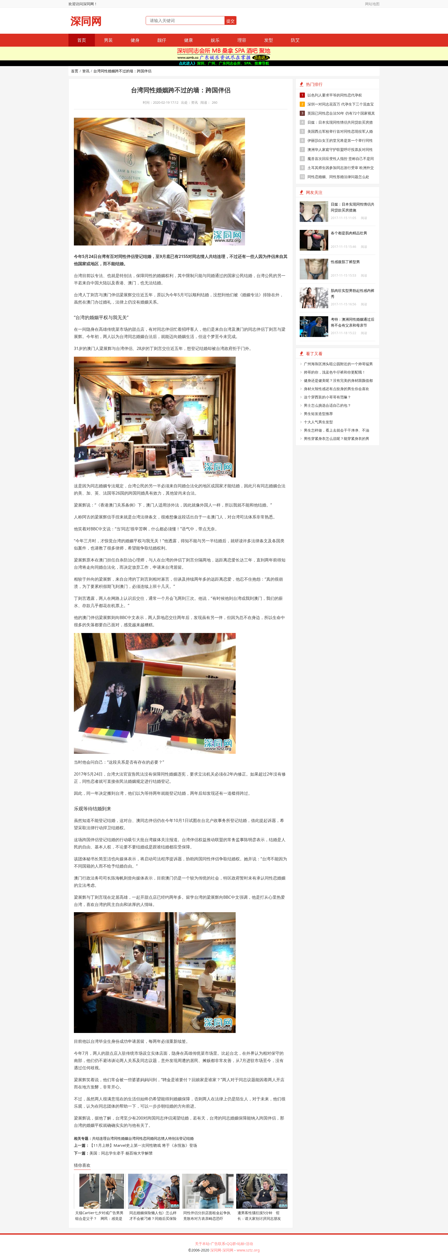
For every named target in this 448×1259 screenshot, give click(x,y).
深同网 (86, 21)
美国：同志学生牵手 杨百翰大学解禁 (121, 1153)
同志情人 (161, 1138)
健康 (188, 40)
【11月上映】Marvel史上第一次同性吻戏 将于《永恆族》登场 (143, 1145)
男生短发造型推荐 (318, 413)
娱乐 (215, 40)
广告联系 (218, 1243)
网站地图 (372, 3)
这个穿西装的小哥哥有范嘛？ (327, 397)
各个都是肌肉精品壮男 (349, 232)
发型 (268, 40)
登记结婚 (186, 1138)
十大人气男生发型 (318, 421)
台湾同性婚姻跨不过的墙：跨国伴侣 (122, 70)
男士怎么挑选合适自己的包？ (327, 405)
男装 (108, 40)
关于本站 (202, 1243)
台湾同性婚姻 (117, 1138)
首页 (81, 40)
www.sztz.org (248, 1250)
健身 (135, 40)
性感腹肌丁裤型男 (345, 261)
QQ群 (231, 1243)
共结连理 (99, 1138)
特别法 (173, 1138)
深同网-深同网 (222, 1250)
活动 (249, 1243)
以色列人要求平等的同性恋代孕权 (332, 95)
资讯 (85, 70)
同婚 (150, 1138)
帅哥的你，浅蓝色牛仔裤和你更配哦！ (335, 372)
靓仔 (161, 40)
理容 (241, 40)
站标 (240, 1243)
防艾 (295, 40)
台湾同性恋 (137, 1138)
